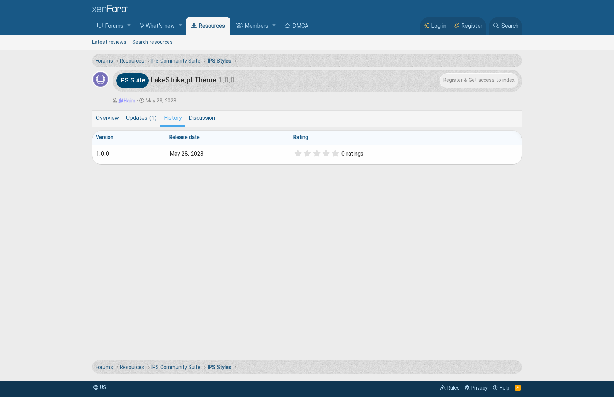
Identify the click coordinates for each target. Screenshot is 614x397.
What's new (160, 26)
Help (505, 388)
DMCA (300, 26)
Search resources (152, 42)
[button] (129, 25)
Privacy (479, 388)
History (173, 118)
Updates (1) (141, 118)
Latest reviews (109, 42)
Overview (107, 118)
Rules (453, 388)
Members (256, 26)
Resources (212, 26)
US (102, 388)
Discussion (202, 118)
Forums (114, 26)
